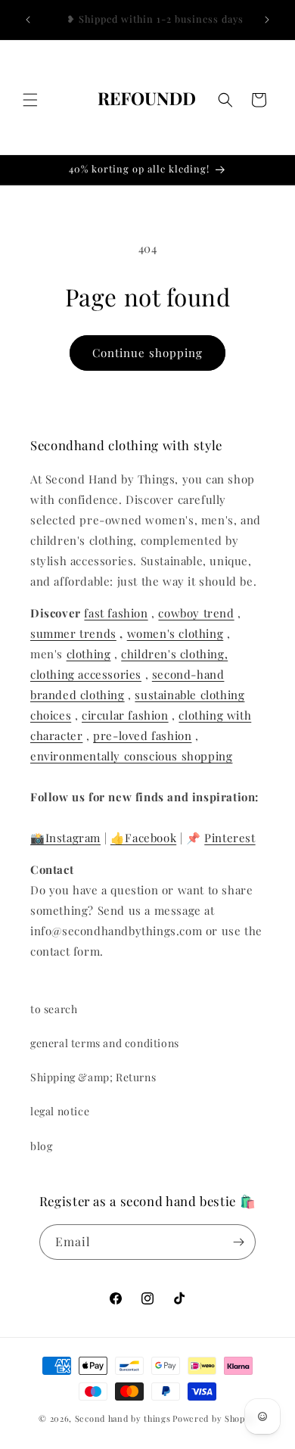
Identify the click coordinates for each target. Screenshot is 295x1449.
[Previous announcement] (28, 19)
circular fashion (125, 715)
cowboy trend (196, 612)
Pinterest (229, 837)
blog (41, 1146)
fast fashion (116, 612)
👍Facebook (143, 837)
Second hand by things (123, 1418)
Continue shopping (147, 352)
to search (53, 1009)
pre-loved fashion (142, 735)
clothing (89, 653)
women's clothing (175, 633)
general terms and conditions (104, 1043)
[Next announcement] (267, 19)
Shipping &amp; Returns (93, 1077)
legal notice (59, 1111)
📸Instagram (65, 837)
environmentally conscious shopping (131, 755)
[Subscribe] (238, 1242)
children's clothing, (174, 653)
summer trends (73, 633)
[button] (30, 100)
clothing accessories (85, 674)
